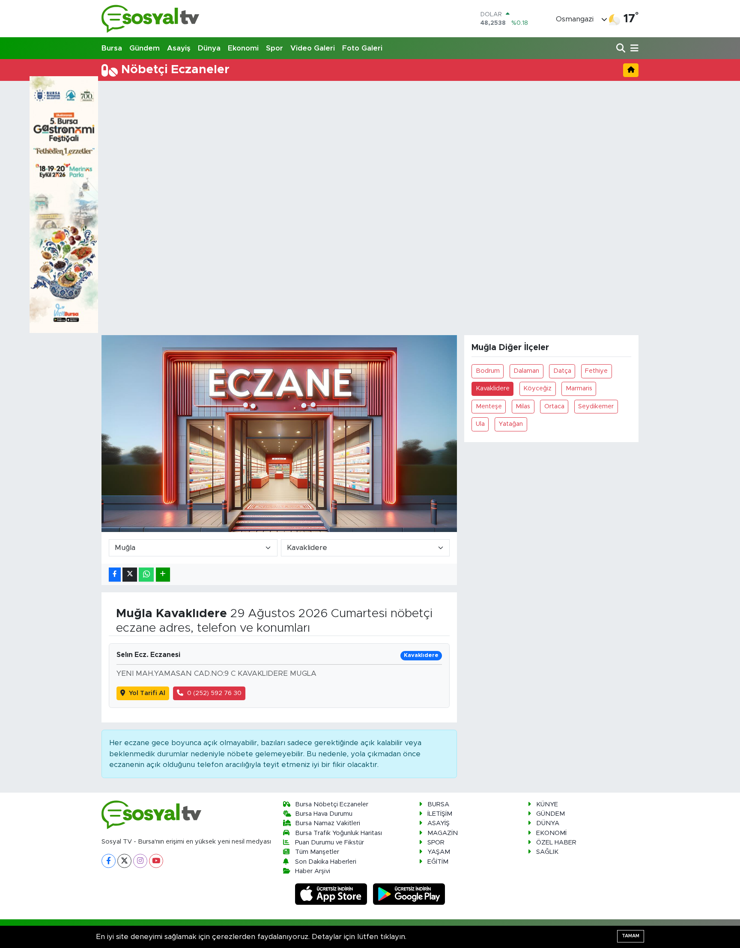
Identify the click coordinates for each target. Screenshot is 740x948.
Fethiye (596, 371)
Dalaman (526, 371)
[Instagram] (140, 861)
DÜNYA (547, 823)
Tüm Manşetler (317, 852)
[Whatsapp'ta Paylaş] (146, 575)
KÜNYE (547, 804)
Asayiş (179, 48)
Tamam (630, 935)
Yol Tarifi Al (147, 693)
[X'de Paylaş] (129, 575)
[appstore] (332, 893)
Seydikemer (596, 406)
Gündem (144, 48)
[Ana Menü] (633, 48)
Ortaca (554, 406)
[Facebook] (108, 861)
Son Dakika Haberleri (325, 862)
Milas (523, 406)
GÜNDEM (550, 814)
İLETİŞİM (439, 814)
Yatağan (510, 424)
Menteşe (489, 406)
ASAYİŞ (438, 823)
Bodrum (488, 371)
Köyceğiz (537, 388)
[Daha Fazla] (163, 575)
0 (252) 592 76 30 (214, 693)
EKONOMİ (551, 833)
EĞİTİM (437, 862)
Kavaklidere (493, 388)
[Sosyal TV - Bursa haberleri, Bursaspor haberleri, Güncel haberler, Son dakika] (150, 19)
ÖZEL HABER (556, 842)
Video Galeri (312, 48)
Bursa (111, 48)
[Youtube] (156, 861)
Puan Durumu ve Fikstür (329, 842)
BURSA (438, 804)
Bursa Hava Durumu (323, 814)
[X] (124, 861)
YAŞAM (438, 852)
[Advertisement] (370, 148)
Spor (274, 48)
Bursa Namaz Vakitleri (327, 823)
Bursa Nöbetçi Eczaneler (331, 804)
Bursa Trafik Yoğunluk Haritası (338, 833)
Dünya (209, 48)
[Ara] (621, 48)
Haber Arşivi (312, 871)
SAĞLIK (547, 852)
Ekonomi (243, 48)
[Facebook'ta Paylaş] (115, 575)
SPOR (436, 842)
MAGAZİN (442, 833)
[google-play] (409, 893)
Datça (562, 371)
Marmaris (579, 388)
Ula (480, 424)
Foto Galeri (362, 48)
